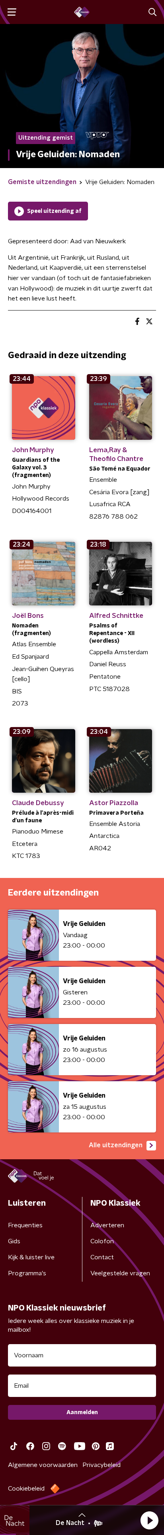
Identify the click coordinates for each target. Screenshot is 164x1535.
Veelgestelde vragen (120, 1273)
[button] (149, 1520)
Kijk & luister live (31, 1257)
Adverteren (107, 1225)
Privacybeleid (101, 1465)
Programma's (27, 1273)
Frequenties (25, 1225)
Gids (14, 1241)
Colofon (102, 1241)
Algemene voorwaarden (43, 1465)
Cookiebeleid (26, 1488)
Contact (102, 1257)
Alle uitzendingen (116, 1145)
